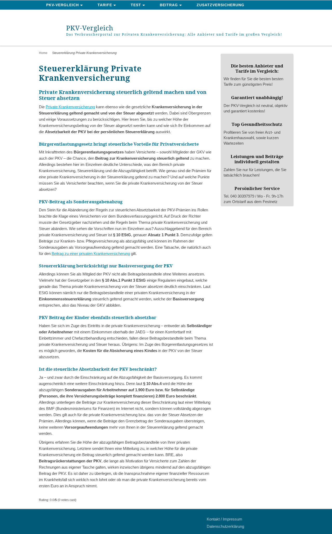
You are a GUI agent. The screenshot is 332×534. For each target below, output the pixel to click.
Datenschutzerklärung (225, 526)
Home (43, 53)
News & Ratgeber (65, 14)
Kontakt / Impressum (224, 519)
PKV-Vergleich (62, 5)
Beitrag (169, 5)
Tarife (105, 5)
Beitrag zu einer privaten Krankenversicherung (91, 253)
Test (136, 5)
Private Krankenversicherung (70, 107)
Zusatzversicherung (220, 5)
